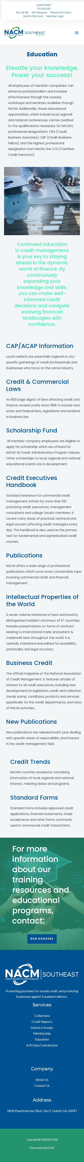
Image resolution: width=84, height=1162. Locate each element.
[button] (77, 33)
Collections (42, 1015)
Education (42, 1039)
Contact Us (42, 1085)
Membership (42, 1033)
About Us (42, 1079)
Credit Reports (42, 1021)
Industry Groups (42, 1027)
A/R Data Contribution (42, 1045)
